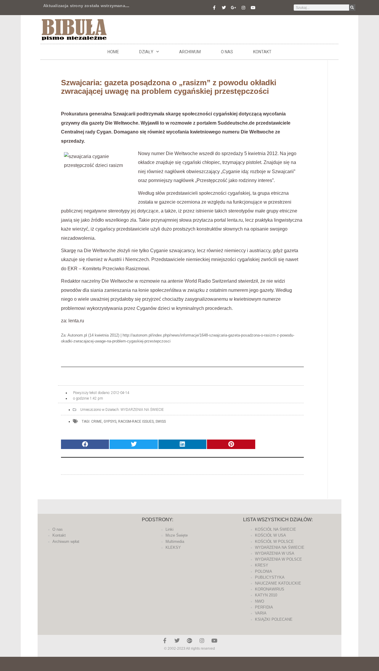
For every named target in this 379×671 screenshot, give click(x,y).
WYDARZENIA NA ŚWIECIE (142, 410)
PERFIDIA (264, 607)
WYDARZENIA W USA (274, 553)
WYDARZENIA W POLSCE (278, 559)
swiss (160, 421)
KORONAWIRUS (269, 589)
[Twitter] (224, 8)
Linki (170, 529)
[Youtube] (253, 8)
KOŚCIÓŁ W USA (270, 535)
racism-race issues (136, 421)
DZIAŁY (146, 51)
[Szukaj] (352, 7)
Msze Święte (177, 535)
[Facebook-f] (214, 8)
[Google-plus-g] (233, 8)
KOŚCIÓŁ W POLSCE (274, 541)
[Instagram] (243, 8)
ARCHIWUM (190, 51)
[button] (85, 444)
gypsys (110, 421)
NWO (259, 601)
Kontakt (262, 51)
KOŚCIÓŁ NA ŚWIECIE (275, 529)
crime (96, 421)
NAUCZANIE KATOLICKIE (278, 583)
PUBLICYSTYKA (270, 577)
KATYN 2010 (266, 595)
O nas (227, 51)
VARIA (260, 613)
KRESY (261, 565)
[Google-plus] (189, 640)
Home (113, 51)
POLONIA (263, 571)
